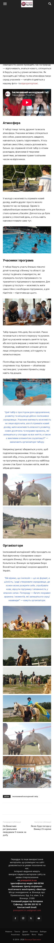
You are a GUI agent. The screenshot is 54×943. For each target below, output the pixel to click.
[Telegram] (28, 809)
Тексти (17, 931)
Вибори (43, 931)
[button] (5, 4)
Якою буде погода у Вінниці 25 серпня (41, 827)
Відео (40, 934)
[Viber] (35, 809)
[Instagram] (23, 918)
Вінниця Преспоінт (33, 939)
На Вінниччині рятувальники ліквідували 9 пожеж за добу (14, 830)
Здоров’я (25, 934)
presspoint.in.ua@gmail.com (27, 910)
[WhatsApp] (41, 809)
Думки (25, 931)
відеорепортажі (29, 83)
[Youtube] (39, 918)
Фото (34, 934)
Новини (8, 931)
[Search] (50, 4)
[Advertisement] (27, 36)
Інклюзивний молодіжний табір (25, 796)
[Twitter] (21, 809)
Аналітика (15, 934)
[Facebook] (15, 809)
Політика (34, 931)
